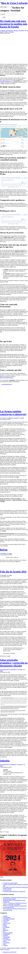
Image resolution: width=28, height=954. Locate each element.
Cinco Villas (6, 920)
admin (12, 32)
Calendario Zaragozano (9, 918)
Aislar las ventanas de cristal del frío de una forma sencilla (15, 898)
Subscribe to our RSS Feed (9, 952)
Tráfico (6, 32)
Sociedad (15, 30)
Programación (9, 30)
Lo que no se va (7, 890)
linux (4, 928)
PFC (4, 931)
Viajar (4, 944)
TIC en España (6, 939)
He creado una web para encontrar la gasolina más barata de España (13, 24)
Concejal (3, 418)
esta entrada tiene (8, 669)
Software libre (6, 937)
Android (5, 916)
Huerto (5, 924)
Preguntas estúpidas (8, 932)
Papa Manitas (6, 897)
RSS (4, 17)
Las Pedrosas (9, 418)
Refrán (3, 549)
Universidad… (6, 942)
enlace (10, 747)
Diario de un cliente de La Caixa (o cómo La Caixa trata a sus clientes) (15, 903)
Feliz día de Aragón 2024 (13, 571)
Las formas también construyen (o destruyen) (13, 413)
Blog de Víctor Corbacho (13, 948)
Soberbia (5, 760)
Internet (3, 30)
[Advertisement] (14, 48)
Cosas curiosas (6, 923)
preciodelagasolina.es (5, 80)
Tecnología (21, 30)
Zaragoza (5, 945)
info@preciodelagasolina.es (7, 377)
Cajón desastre (6, 917)
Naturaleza (5, 930)
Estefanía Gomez (7, 900)
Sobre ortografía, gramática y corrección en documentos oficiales (13, 663)
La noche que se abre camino (10, 883)
